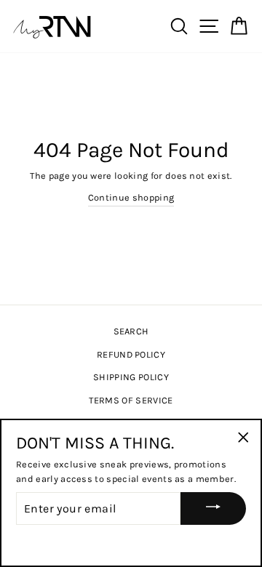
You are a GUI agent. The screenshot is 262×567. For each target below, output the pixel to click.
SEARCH (131, 331)
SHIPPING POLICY (131, 376)
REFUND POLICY (131, 354)
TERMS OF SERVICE (130, 400)
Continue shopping (131, 197)
